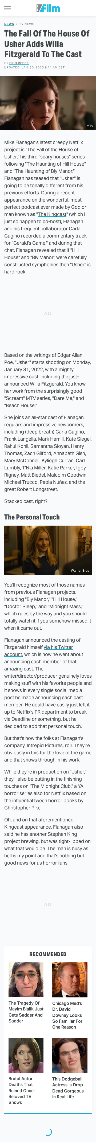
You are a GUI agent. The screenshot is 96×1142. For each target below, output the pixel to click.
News (9, 24)
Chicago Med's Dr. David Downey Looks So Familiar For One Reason (67, 1015)
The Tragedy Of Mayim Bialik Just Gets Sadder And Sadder (26, 1012)
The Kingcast (52, 214)
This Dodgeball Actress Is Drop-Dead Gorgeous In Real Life (68, 1088)
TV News (26, 24)
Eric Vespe (19, 63)
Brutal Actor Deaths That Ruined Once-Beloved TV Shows (22, 1091)
